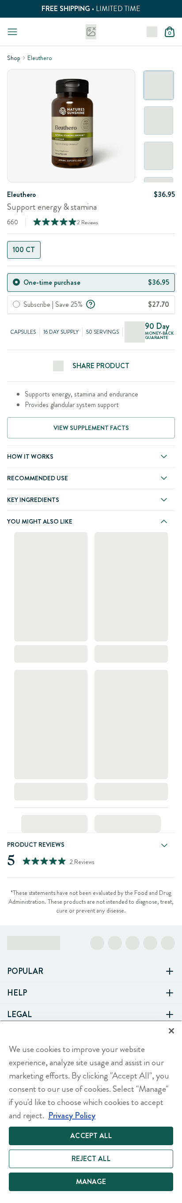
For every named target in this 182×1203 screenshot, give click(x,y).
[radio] (16, 282)
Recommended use (37, 478)
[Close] (171, 1031)
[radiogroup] (91, 250)
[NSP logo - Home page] (91, 31)
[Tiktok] (132, 943)
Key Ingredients (33, 499)
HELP (17, 993)
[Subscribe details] (90, 303)
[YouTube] (168, 943)
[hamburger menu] (12, 31)
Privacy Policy (71, 1115)
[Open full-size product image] (71, 125)
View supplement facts (91, 427)
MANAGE (91, 1182)
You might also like (39, 521)
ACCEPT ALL (91, 1136)
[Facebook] (97, 943)
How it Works (30, 456)
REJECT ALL (91, 1159)
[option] (158, 85)
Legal (19, 1014)
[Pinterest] (150, 943)
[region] (91, 1111)
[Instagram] (115, 943)
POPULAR (25, 971)
